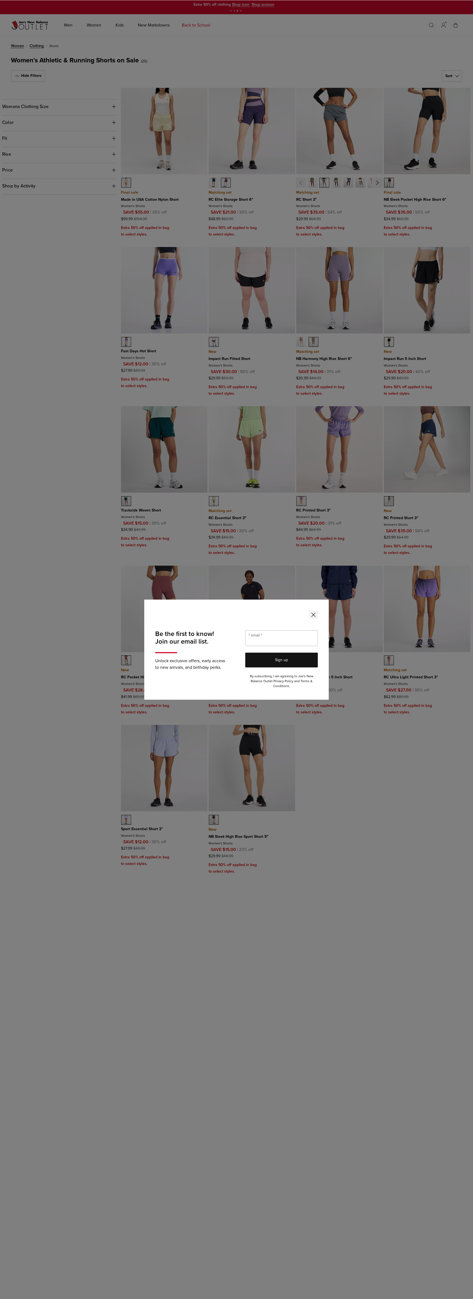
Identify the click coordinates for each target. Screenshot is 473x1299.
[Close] (313, 615)
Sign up (281, 660)
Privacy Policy (283, 681)
